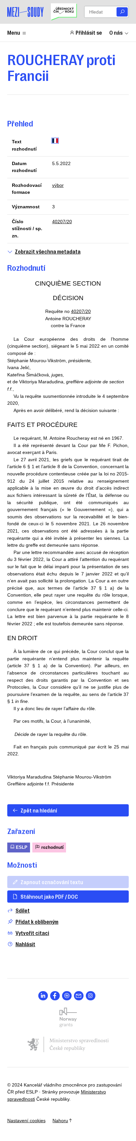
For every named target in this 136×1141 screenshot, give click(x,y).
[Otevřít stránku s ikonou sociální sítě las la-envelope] (79, 996)
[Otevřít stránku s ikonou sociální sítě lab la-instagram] (90, 996)
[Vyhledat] (122, 12)
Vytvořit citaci (32, 933)
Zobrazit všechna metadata (48, 251)
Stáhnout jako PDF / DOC (49, 896)
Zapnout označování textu (51, 882)
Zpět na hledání (38, 810)
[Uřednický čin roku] (64, 11)
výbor (58, 185)
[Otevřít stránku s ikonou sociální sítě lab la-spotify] (67, 996)
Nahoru (60, 1120)
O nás (115, 32)
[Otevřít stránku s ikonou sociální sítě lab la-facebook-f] (55, 996)
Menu (13, 32)
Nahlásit (25, 944)
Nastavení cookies (26, 1120)
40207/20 (62, 221)
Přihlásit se (89, 32)
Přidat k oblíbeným (37, 921)
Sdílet (23, 910)
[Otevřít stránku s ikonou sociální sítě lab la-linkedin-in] (43, 996)
